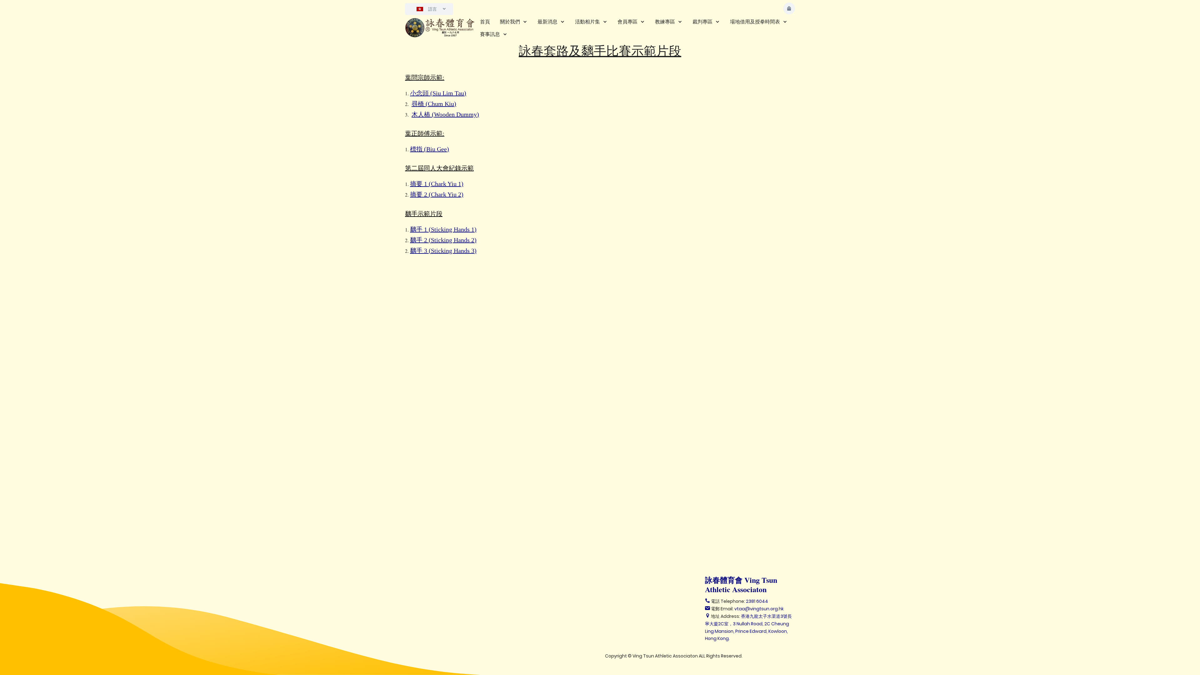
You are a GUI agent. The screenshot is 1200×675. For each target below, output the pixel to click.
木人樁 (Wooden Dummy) (445, 114)
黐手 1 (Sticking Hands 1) (443, 229)
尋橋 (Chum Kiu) (434, 103)
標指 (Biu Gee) (429, 149)
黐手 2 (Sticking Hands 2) (443, 240)
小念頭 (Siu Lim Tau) (438, 93)
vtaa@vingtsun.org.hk (759, 609)
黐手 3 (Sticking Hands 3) (443, 250)
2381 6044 (757, 601)
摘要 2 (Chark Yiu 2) (436, 194)
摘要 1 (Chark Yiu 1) (436, 183)
